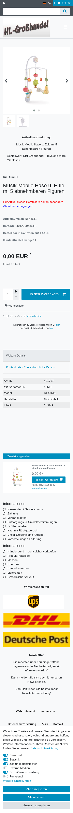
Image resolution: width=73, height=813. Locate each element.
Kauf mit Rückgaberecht (23, 530)
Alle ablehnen (36, 797)
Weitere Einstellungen (17, 780)
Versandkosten (33, 316)
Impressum (48, 711)
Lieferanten (15, 572)
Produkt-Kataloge (19, 555)
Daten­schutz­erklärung (22, 724)
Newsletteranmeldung (36, 693)
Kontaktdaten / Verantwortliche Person (30, 367)
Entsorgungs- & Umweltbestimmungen (32, 522)
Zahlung (13, 513)
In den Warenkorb (44, 294)
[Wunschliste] (50, 3)
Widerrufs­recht (25, 711)
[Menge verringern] (15, 297)
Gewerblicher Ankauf (21, 576)
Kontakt (58, 724)
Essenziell (16, 755)
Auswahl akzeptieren (36, 805)
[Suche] (65, 11)
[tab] (36, 356)
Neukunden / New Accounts (25, 509)
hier (58, 325)
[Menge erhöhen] (15, 291)
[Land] (44, 3)
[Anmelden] (4, 3)
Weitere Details (16, 355)
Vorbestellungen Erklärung (24, 539)
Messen (13, 560)
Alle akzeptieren (36, 789)
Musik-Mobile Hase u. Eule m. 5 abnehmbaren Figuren (48, 466)
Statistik (14, 759)
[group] (17, 476)
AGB (45, 724)
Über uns (13, 564)
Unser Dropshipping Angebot (26, 534)
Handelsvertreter (18, 568)
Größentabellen (18, 526)
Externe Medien (20, 768)
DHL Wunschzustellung (24, 772)
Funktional (16, 776)
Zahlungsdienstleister (23, 763)
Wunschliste (16, 305)
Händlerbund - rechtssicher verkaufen (32, 551)
